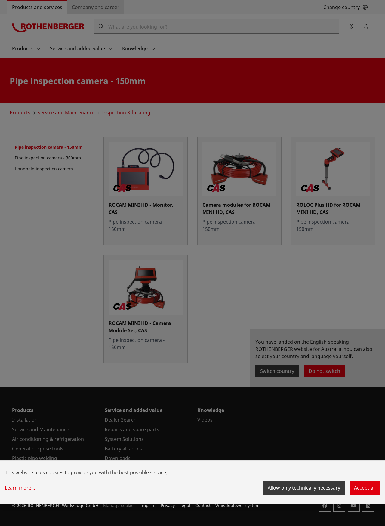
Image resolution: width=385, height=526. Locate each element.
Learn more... (20, 487)
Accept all (365, 487)
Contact (203, 505)
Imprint (148, 505)
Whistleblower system (237, 505)
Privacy (168, 505)
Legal (185, 505)
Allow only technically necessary (304, 487)
